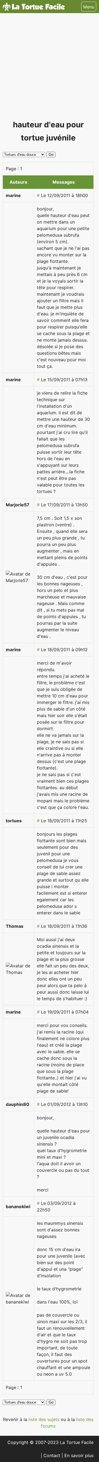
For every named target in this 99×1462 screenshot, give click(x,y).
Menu (88, 7)
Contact (52, 1455)
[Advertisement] (49, 69)
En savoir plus (79, 1455)
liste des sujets (45, 1419)
